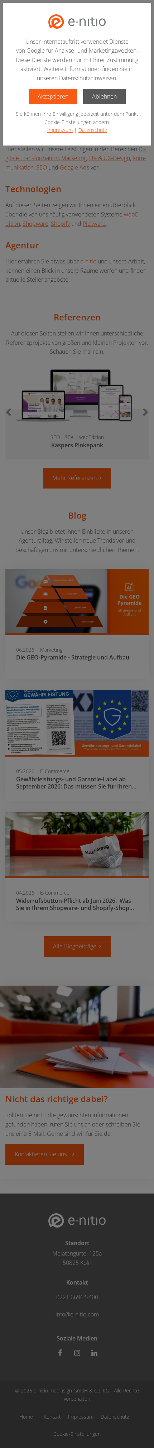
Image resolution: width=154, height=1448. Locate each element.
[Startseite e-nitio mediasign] (77, 21)
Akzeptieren (53, 96)
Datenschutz (92, 130)
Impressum (60, 130)
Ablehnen (104, 96)
